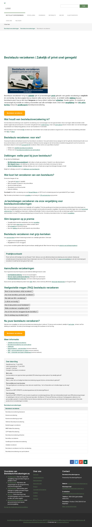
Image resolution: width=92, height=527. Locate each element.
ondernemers (45, 124)
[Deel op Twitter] (76, 462)
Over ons (35, 474)
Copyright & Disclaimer (39, 489)
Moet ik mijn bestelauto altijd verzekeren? (18, 291)
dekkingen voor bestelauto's (31, 169)
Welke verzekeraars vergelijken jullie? (17, 308)
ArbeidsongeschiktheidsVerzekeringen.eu (35, 522)
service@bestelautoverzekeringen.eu (73, 493)
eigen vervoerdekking (65, 259)
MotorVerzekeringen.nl (27, 520)
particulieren (58, 124)
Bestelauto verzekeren (14, 113)
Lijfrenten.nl (81, 520)
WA (23, 129)
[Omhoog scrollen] (86, 521)
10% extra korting (45, 195)
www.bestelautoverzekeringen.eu (77, 483)
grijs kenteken (11, 237)
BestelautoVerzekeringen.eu (68, 520)
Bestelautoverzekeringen (12, 405)
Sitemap (35, 499)
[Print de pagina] (85, 462)
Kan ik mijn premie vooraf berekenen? (17, 305)
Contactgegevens (38, 477)
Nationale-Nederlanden (58, 281)
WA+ (8, 131)
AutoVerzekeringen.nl (13, 520)
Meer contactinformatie (69, 506)
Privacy (35, 486)
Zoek (83, 6)
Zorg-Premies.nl (39, 520)
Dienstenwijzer (37, 480)
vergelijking (71, 213)
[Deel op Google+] (81, 462)
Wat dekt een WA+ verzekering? (15, 298)
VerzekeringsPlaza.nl (63, 522)
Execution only (37, 483)
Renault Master (33, 192)
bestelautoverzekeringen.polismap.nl (73, 488)
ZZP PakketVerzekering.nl (51, 520)
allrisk (13, 131)
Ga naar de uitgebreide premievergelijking (16, 507)
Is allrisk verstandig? (12, 301)
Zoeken (35, 495)
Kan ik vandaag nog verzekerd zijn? (16, 315)
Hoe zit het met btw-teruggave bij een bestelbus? (21, 312)
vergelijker (28, 195)
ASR (31, 281)
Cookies (35, 492)
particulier (71, 324)
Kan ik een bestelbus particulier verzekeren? (19, 295)
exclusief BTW (26, 145)
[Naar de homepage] (19, 6)
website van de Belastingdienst (68, 245)
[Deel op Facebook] (72, 462)
